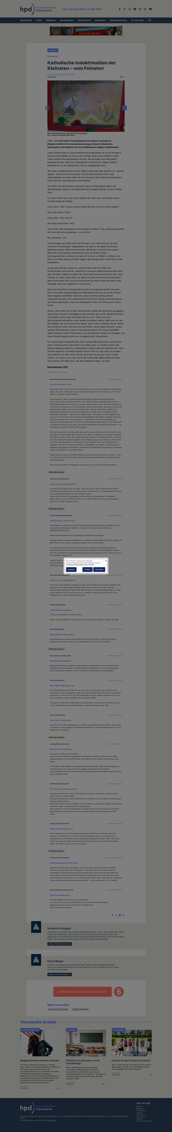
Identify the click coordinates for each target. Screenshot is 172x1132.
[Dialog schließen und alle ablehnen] (105, 560)
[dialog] (86, 566)
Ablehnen (87, 569)
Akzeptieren (99, 569)
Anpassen (71, 569)
